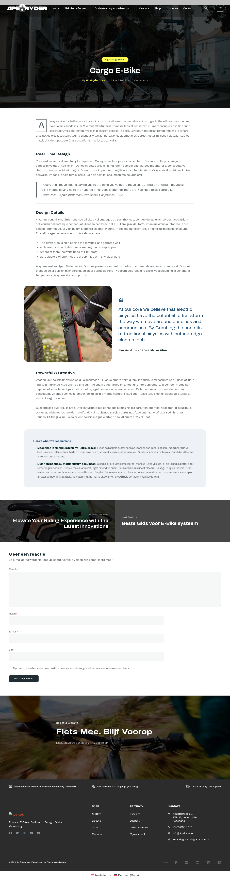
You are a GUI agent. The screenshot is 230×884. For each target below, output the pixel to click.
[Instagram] (24, 833)
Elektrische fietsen (75, 8)
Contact (188, 8)
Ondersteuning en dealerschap (112, 8)
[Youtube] (31, 833)
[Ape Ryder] (17, 814)
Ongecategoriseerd (115, 59)
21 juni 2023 (118, 80)
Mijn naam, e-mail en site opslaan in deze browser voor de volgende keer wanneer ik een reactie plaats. (71, 668)
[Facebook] (10, 833)
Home (56, 8)
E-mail (13, 631)
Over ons (144, 8)
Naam (13, 613)
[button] (206, 8)
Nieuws (174, 8)
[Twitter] (17, 833)
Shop (158, 8)
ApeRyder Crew (95, 80)
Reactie (14, 569)
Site (11, 649)
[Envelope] (38, 833)
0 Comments (140, 80)
